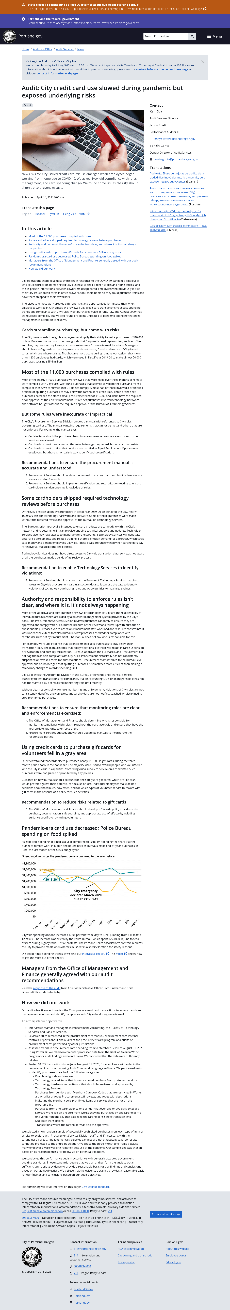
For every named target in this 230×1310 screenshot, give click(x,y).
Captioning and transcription (136, 1255)
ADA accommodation (131, 1249)
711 (110, 1211)
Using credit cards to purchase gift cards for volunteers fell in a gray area (74, 252)
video (119, 954)
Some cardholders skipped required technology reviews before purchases (74, 240)
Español (40, 214)
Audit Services (65, 49)
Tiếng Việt (69, 214)
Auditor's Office (42, 49)
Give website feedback (96, 1187)
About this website (177, 1249)
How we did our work (41, 268)
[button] (214, 36)
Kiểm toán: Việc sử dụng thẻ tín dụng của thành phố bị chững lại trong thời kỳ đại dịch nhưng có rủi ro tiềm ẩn (178, 215)
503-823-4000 (80, 1211)
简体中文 (84, 214)
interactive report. (93, 954)
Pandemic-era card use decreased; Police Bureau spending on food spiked (74, 256)
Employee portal (176, 1255)
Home (25, 49)
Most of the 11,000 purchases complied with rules (59, 236)
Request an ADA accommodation (42, 1211)
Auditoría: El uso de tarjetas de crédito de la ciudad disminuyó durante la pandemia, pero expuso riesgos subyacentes (178, 177)
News (80, 49)
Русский (54, 214)
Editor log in (173, 1262)
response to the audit (46, 988)
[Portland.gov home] (22, 36)
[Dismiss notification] (203, 61)
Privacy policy (126, 1262)
